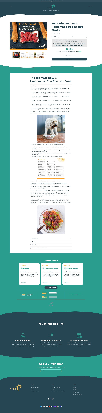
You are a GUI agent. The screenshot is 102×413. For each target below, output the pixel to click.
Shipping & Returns (35, 390)
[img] (23, 265)
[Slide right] (45, 55)
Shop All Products (35, 387)
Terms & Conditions (77, 394)
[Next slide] (84, 275)
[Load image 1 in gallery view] (16, 55)
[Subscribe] (60, 370)
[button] (11, 6)
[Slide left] (11, 55)
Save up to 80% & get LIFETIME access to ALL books (69, 45)
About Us (75, 389)
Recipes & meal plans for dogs (58, 390)
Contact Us (75, 390)
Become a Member (56, 387)
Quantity (54, 36)
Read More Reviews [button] (51, 287)
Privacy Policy (76, 392)
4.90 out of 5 (30, 294)
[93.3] (51, 304)
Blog (53, 389)
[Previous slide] (17, 275)
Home (74, 387)
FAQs (32, 389)
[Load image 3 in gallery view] (32, 55)
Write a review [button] (75, 294)
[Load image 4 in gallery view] (40, 55)
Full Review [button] (23, 282)
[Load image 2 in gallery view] (24, 55)
